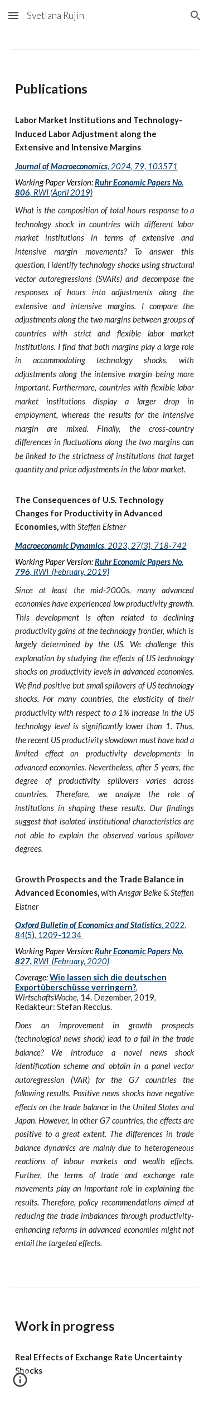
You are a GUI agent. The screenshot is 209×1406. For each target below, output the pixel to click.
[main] (105, 666)
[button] (13, 15)
